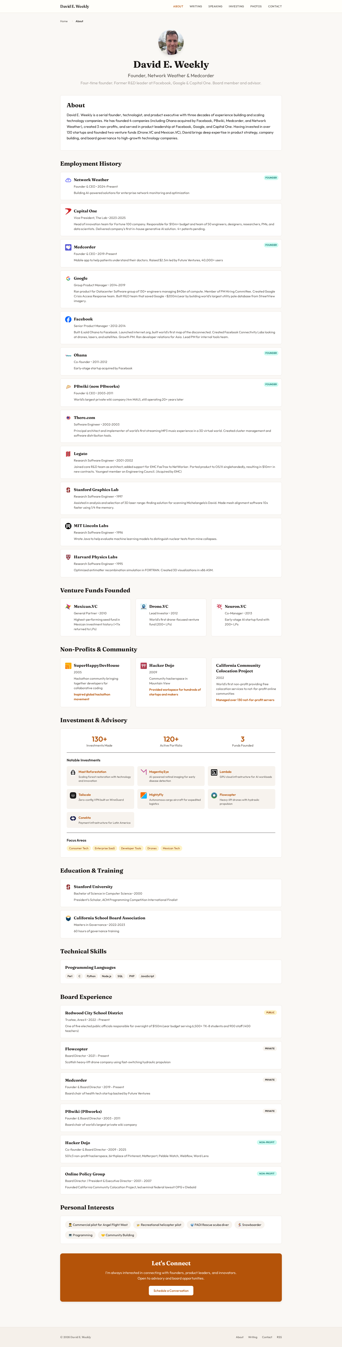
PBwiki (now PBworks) (97, 386)
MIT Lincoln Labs (91, 525)
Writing (196, 6)
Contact (275, 6)
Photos (256, 6)
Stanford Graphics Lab (96, 489)
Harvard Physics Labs (95, 556)
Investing (236, 6)
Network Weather (91, 179)
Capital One (85, 210)
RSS (279, 1337)
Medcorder (85, 246)
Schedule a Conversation (171, 1291)
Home (64, 21)
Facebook (83, 318)
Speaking (215, 6)
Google (80, 278)
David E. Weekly (74, 6)
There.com (84, 417)
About (178, 6)
